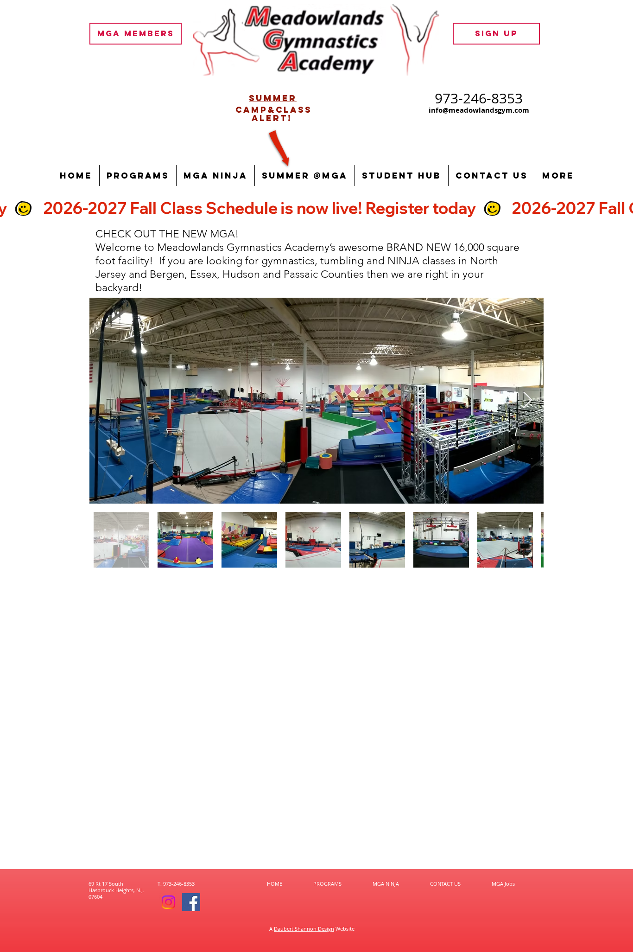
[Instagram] (168, 902)
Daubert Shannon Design (304, 928)
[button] (138, 175)
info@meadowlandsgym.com (479, 110)
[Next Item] (527, 400)
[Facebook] (191, 902)
